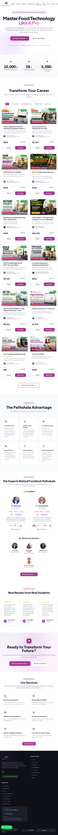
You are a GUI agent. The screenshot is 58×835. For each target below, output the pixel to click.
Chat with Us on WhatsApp (11, 776)
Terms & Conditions (8, 793)
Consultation (31, 4)
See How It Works (40, 38)
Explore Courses (20, 38)
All (7, 104)
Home (13, 3)
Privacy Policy (6, 796)
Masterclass (15, 104)
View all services (29, 744)
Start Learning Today (20, 663)
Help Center (6, 788)
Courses (18, 4)
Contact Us (6, 786)
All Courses (35, 762)
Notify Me (50, 329)
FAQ (4, 791)
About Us (34, 775)
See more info (16, 529)
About (48, 4)
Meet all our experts (28, 574)
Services (24, 4)
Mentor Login (7, 801)
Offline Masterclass (27, 104)
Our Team (44, 3)
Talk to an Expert (41, 663)
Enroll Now (20, 147)
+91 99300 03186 (9, 814)
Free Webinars (38, 3)
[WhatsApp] (3, 772)
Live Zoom (49, 104)
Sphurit (4, 832)
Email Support (6, 804)
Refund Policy (7, 798)
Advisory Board (36, 772)
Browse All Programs (28, 385)
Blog (53, 4)
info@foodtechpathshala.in (11, 809)
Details (9, 147)
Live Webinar (39, 104)
